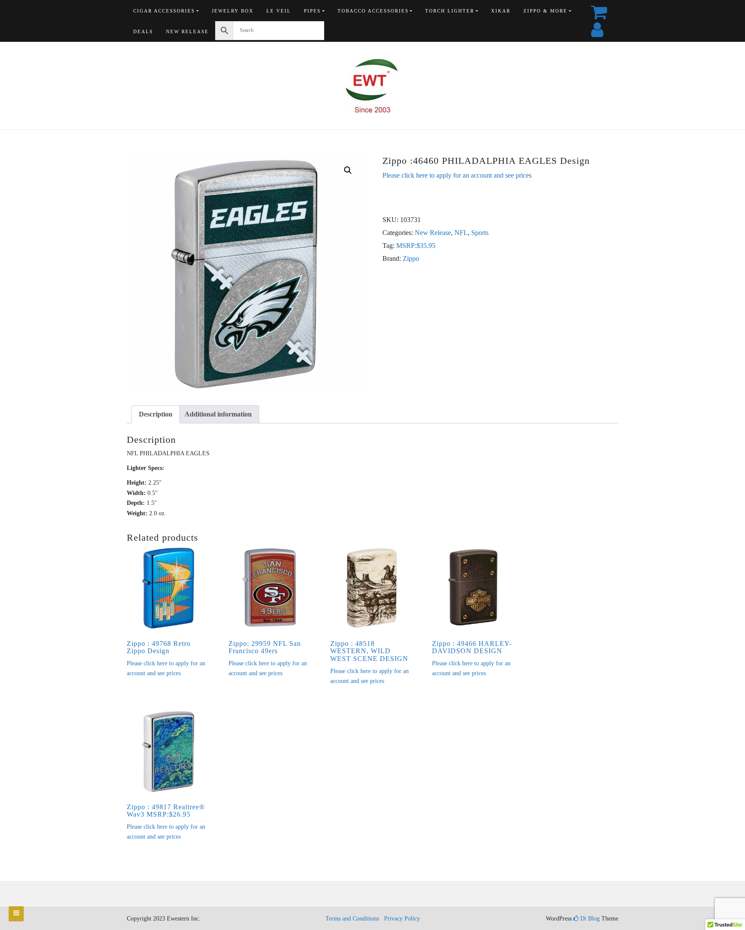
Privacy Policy (402, 918)
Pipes (312, 10)
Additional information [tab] (218, 414)
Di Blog (589, 918)
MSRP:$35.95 (415, 245)
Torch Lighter (449, 10)
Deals (143, 31)
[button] (348, 170)
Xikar (500, 10)
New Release (187, 31)
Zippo (411, 258)
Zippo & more (545, 10)
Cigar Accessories (164, 10)
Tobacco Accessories (373, 10)
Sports (479, 232)
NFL (461, 232)
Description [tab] (155, 414)
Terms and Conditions (352, 918)
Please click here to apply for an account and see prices (457, 175)
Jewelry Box (233, 10)
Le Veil (278, 10)
